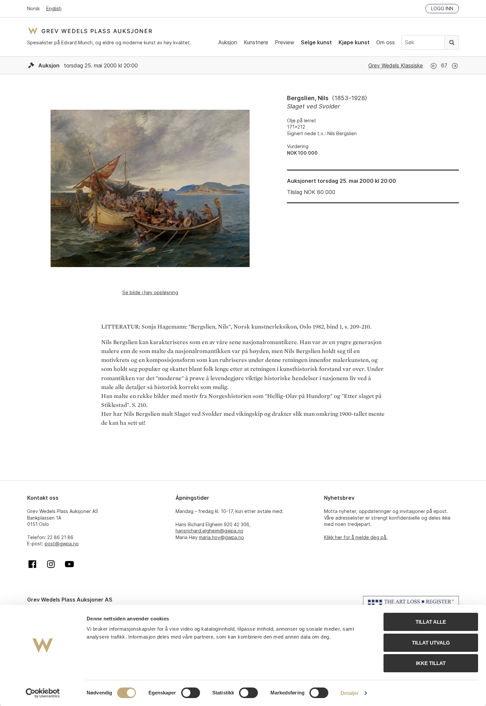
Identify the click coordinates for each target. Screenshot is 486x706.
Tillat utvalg (431, 643)
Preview (284, 42)
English (53, 8)
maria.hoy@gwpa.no (221, 537)
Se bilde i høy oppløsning (150, 292)
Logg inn (442, 8)
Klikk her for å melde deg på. (355, 537)
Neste (455, 66)
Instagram (51, 564)
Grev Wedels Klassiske (395, 65)
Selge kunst (316, 42)
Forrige (433, 66)
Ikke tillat (431, 663)
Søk (451, 42)
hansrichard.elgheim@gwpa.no (209, 530)
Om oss (385, 42)
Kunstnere (256, 42)
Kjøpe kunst (354, 42)
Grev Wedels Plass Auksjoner (90, 31)
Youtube (69, 564)
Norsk (33, 8)
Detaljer (350, 693)
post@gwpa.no (62, 543)
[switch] (190, 692)
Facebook (32, 564)
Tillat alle (431, 622)
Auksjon (227, 42)
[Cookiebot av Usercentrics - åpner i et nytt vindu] (43, 693)
